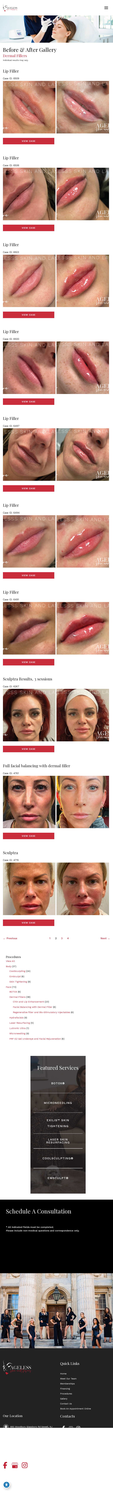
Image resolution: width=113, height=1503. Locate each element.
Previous (10, 938)
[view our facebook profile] (5, 1465)
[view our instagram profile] (24, 1465)
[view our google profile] (14, 1465)
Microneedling (17, 1033)
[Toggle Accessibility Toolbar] (6, 1484)
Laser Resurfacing (19, 1022)
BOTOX (13, 991)
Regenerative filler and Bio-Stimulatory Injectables (41, 1012)
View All (10, 961)
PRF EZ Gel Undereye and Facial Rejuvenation (35, 1038)
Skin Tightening (18, 981)
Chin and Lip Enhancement (28, 1001)
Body (8, 966)
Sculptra (10, 852)
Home (63, 1373)
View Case (29, 141)
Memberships (67, 1383)
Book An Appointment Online (75, 1408)
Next (105, 938)
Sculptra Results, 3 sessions (27, 678)
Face (8, 987)
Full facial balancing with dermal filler (36, 765)
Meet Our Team (68, 1378)
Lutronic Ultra (17, 1028)
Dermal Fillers (17, 997)
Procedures (66, 1393)
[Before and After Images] (56, 132)
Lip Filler (11, 71)
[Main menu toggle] (106, 8)
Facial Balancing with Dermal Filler (32, 1007)
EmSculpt (15, 976)
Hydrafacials (16, 1017)
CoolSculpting (17, 971)
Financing (65, 1388)
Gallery (63, 1398)
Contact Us (66, 1403)
